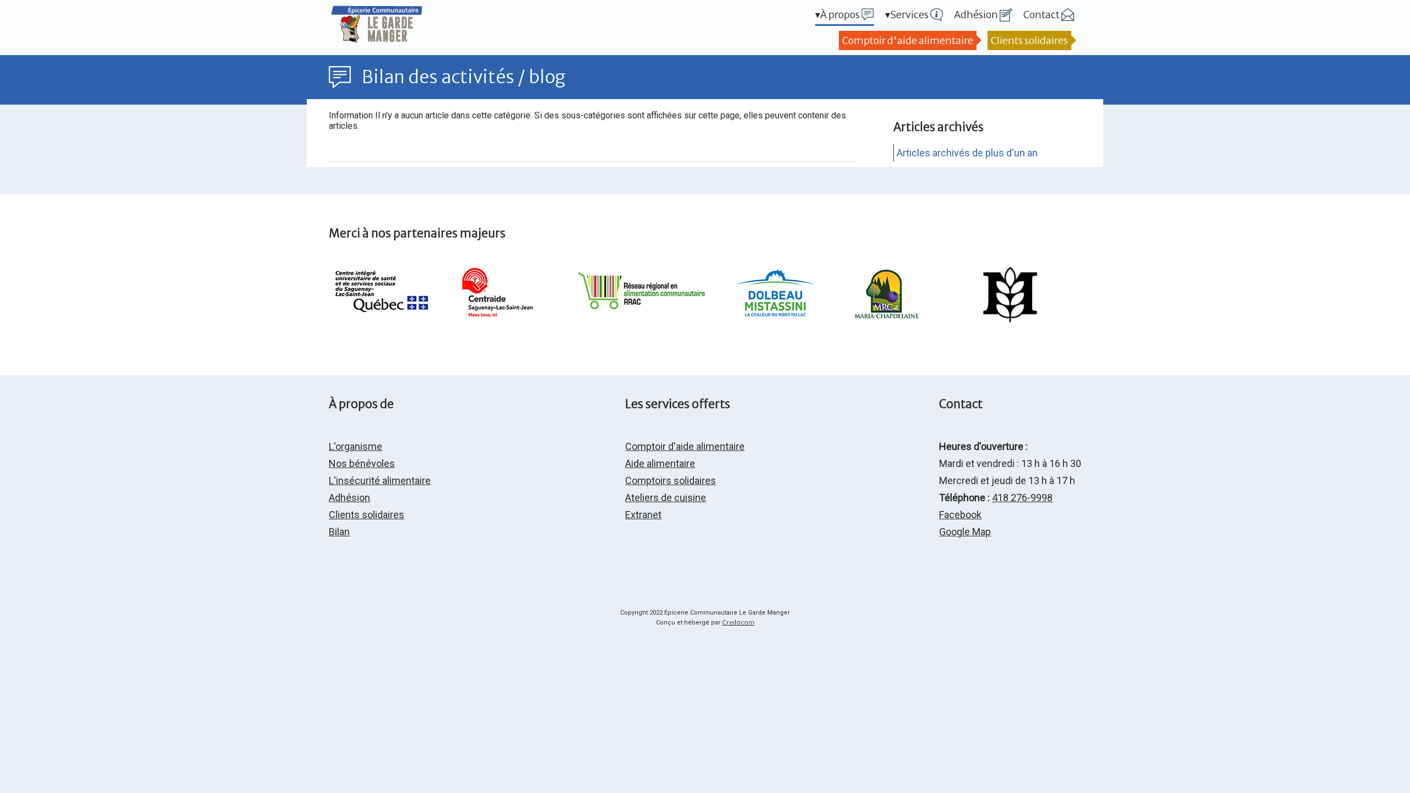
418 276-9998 (1022, 497)
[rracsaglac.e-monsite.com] (644, 318)
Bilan (339, 531)
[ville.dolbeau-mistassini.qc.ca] (775, 318)
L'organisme (355, 446)
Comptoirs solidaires (670, 480)
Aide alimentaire (660, 463)
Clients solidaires (1029, 40)
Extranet (643, 514)
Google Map (965, 531)
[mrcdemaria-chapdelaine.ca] (886, 318)
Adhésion (349, 497)
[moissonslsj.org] (1010, 318)
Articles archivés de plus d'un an (967, 153)
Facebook (960, 514)
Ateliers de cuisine (665, 497)
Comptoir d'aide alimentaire (907, 40)
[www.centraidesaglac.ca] (495, 318)
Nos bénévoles (362, 463)
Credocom (738, 622)
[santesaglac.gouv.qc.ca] (384, 318)
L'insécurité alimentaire (380, 480)
